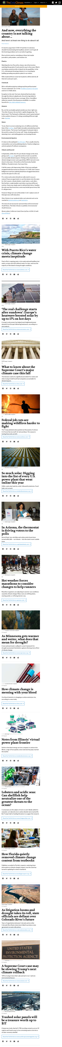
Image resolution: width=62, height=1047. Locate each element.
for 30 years (21, 142)
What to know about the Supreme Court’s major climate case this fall (18, 370)
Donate (17, 6)
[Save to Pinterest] (10, 218)
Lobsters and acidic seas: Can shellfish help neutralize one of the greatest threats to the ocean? (19, 798)
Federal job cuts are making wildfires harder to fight (21, 423)
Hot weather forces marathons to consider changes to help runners (19, 584)
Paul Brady (7, 960)
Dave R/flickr (6, 213)
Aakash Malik (7, 414)
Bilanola (6, 1011)
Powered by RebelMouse (56, 4)
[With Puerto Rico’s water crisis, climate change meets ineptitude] (21, 234)
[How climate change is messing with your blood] (21, 673)
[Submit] (59, 10)
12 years (11, 156)
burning (7, 118)
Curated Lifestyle (8, 683)
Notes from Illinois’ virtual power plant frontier (21, 741)
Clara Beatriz (7, 575)
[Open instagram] (60, 3)
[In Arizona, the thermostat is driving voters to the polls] (21, 511)
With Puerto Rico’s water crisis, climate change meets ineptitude (19, 253)
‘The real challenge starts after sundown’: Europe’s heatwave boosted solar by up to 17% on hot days (20, 314)
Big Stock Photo (12, 1011)
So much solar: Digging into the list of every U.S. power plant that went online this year (18, 478)
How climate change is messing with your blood (19, 690)
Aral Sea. (11, 128)
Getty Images (7, 244)
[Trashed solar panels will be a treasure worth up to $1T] (21, 1001)
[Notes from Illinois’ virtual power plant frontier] (21, 723)
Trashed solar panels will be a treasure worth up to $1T (19, 1020)
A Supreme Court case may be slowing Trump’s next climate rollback (20, 969)
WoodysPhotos (8, 786)
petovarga (7, 734)
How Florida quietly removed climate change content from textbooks (19, 857)
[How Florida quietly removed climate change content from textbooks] (21, 838)
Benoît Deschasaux (9, 467)
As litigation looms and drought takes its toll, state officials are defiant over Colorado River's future (20, 914)
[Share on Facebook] (3, 218)
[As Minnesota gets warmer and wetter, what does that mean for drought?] (21, 620)
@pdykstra (24, 200)
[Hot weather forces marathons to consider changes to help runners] (21, 564)
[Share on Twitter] (6, 218)
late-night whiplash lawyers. (17, 102)
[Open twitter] (56, 3)
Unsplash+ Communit (9, 630)
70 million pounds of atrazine (29, 88)
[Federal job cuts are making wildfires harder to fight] (21, 404)
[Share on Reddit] (18, 218)
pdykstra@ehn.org (13, 200)
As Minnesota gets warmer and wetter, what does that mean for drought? (20, 639)
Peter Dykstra (5, 43)
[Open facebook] (53, 3)
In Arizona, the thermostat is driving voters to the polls (20, 531)
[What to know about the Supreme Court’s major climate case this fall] (21, 349)
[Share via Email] (14, 218)
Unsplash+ (13, 244)
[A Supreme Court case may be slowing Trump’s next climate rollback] (21, 950)
